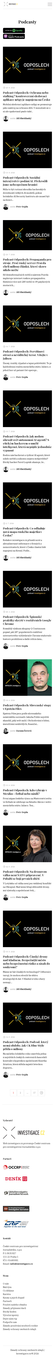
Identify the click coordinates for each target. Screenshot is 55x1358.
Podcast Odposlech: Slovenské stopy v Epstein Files (27, 707)
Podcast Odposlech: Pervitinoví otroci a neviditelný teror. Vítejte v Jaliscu (25, 354)
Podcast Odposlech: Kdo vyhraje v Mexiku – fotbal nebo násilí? (25, 791)
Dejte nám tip (10, 1318)
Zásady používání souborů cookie (20, 1325)
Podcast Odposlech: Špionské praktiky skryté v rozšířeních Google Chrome (27, 620)
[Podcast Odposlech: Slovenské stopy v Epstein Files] (27, 677)
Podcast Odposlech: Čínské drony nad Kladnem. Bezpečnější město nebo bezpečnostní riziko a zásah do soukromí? (26, 962)
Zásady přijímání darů (14, 1308)
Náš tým (7, 1287)
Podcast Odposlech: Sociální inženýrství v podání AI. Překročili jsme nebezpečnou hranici (25, 181)
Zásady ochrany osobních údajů (19, 1329)
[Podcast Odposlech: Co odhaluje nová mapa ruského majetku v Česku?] (27, 500)
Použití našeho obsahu (15, 1304)
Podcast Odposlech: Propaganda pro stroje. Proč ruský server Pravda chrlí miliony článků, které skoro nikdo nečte (27, 264)
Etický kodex (9, 1311)
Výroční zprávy (11, 1315)
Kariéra (7, 1294)
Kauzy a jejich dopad (13, 1297)
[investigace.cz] (10, 4)
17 (34, 1092)
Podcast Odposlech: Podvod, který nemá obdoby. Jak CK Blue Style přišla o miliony (25, 1045)
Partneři (7, 1301)
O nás (6, 1283)
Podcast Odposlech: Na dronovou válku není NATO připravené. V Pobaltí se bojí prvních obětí (25, 875)
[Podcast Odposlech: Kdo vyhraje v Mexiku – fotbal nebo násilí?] (27, 762)
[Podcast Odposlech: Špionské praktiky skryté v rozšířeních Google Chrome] (27, 589)
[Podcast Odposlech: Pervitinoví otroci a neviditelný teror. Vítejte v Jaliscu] (27, 323)
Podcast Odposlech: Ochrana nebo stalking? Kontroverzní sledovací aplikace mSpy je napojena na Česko (26, 96)
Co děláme (8, 1290)
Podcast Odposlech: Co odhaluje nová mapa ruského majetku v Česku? (24, 531)
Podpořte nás (10, 1322)
